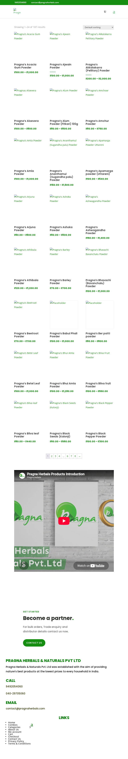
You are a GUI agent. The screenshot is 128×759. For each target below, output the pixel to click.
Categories (14, 727)
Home (11, 722)
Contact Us (14, 738)
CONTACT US (34, 642)
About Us (13, 729)
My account (15, 731)
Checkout (13, 736)
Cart (10, 734)
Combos (13, 724)
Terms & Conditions (19, 743)
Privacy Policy (16, 741)
